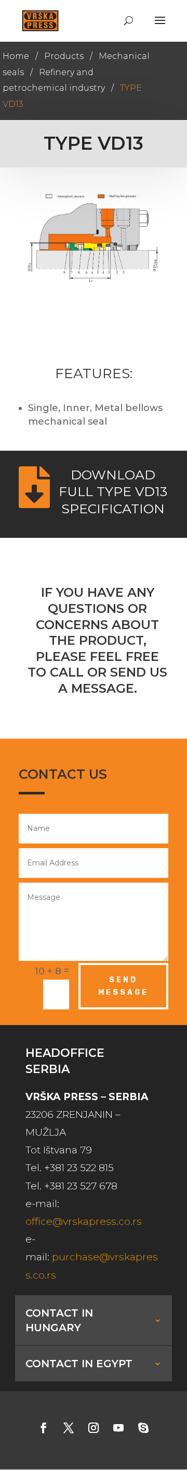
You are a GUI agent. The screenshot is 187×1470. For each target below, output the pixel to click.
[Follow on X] (68, 1427)
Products (64, 56)
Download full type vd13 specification (113, 491)
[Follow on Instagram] (93, 1427)
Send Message (123, 986)
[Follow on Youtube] (118, 1427)
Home (16, 56)
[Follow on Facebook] (43, 1427)
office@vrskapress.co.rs (83, 1221)
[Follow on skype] (143, 1427)
